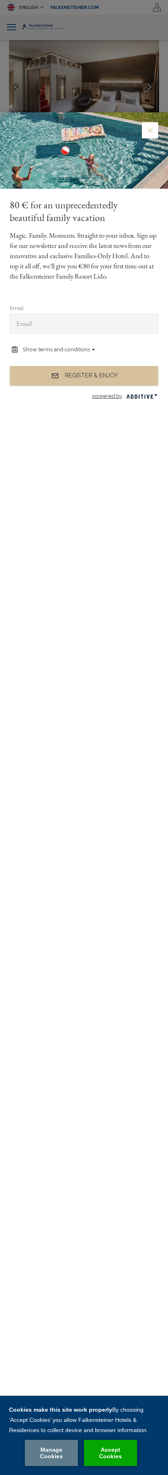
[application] (84, 1435)
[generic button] (150, 130)
